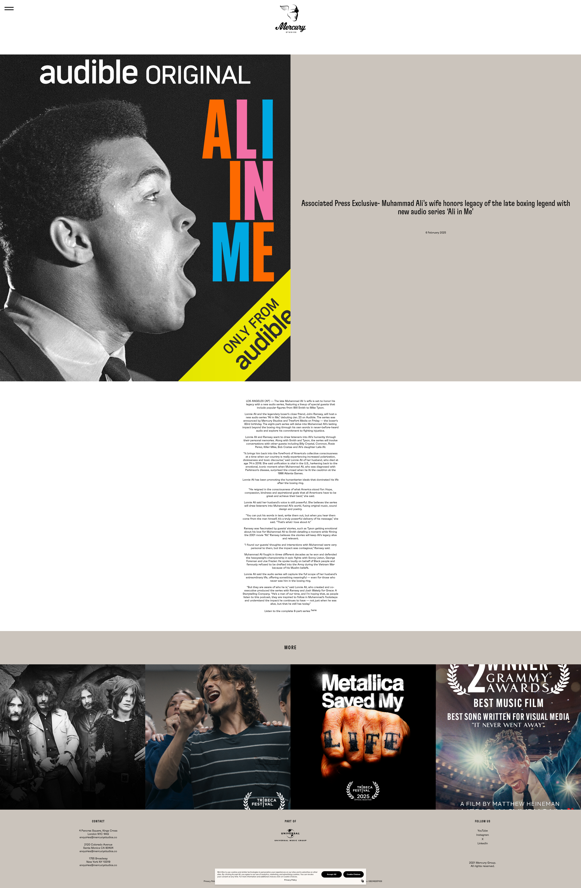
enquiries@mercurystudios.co (98, 837)
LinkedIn (483, 843)
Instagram (482, 835)
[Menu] (9, 8)
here (314, 610)
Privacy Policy (210, 881)
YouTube (483, 830)
